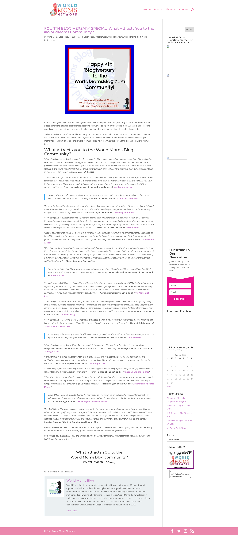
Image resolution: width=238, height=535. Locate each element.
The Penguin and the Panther (92, 401)
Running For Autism (124, 212)
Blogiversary (89, 36)
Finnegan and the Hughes (136, 372)
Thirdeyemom (134, 337)
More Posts (71, 510)
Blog (156, 9)
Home (147, 9)
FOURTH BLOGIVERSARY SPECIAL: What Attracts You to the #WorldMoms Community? (99, 30)
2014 (80, 36)
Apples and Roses (123, 187)
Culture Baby (57, 275)
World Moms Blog (55, 36)
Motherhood (101, 36)
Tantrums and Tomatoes (57, 326)
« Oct (169, 386)
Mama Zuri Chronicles (127, 198)
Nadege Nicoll (52, 351)
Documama (132, 227)
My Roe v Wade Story (176, 428)
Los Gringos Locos (98, 363)
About (169, 9)
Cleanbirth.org (67, 314)
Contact (183, 9)
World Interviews (115, 36)
